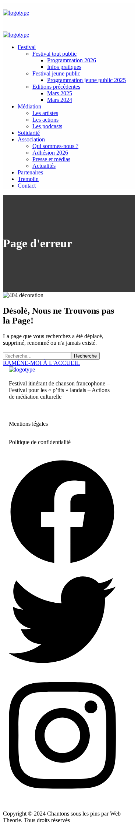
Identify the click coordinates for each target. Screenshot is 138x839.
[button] (62, 363)
